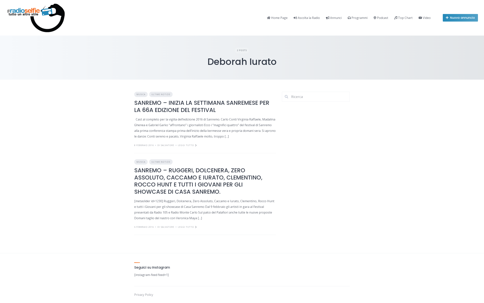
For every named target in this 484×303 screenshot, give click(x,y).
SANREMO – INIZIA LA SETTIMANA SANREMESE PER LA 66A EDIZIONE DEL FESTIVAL (201, 106)
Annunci (335, 18)
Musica (141, 94)
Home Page (279, 18)
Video (426, 18)
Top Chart (405, 18)
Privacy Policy (143, 295)
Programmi (359, 18)
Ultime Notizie (160, 94)
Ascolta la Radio (308, 18)
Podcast (382, 18)
